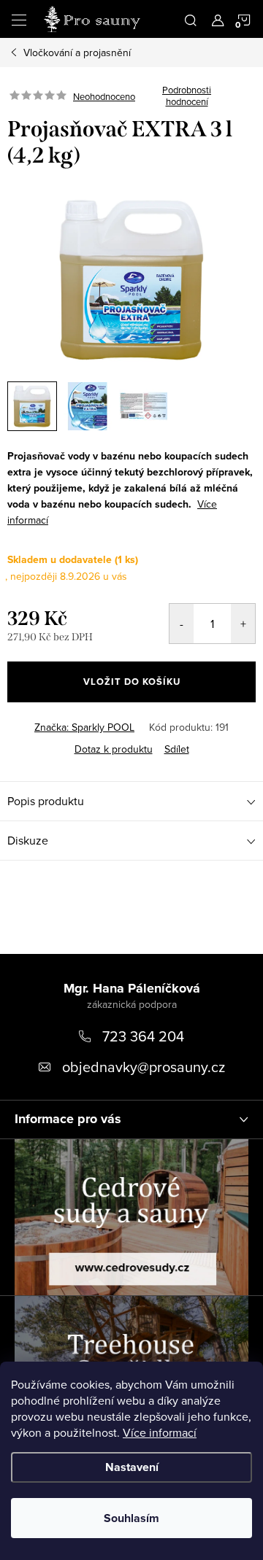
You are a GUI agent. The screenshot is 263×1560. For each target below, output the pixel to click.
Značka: (84, 727)
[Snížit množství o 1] (181, 623)
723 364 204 (143, 1036)
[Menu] (19, 19)
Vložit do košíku (131, 681)
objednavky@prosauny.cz (143, 1066)
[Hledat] (191, 19)
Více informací (160, 1432)
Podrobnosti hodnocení (186, 96)
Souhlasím (131, 1518)
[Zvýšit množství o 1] (243, 623)
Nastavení (132, 1467)
